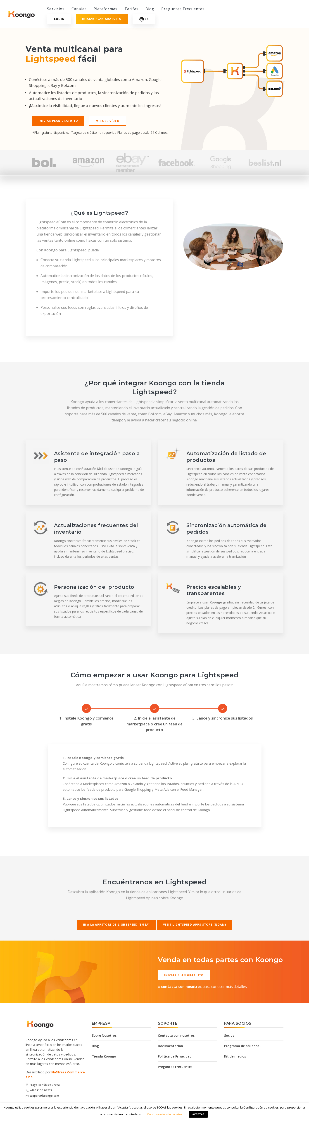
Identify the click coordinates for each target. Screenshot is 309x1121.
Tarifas (131, 8)
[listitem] (44, 162)
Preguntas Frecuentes (183, 8)
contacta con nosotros (181, 986)
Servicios (56, 8)
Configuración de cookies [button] (164, 1114)
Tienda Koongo (104, 1056)
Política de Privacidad (175, 1056)
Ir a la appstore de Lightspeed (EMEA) (116, 924)
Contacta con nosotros (176, 1035)
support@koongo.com (44, 1096)
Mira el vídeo (107, 121)
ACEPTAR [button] (198, 1114)
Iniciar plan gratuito (101, 19)
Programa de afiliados (241, 1046)
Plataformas (106, 8)
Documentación (170, 1046)
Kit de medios (235, 1056)
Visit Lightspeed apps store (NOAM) (194, 924)
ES (146, 19)
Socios (229, 1035)
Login (59, 19)
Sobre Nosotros (104, 1035)
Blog (149, 8)
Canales (79, 8)
